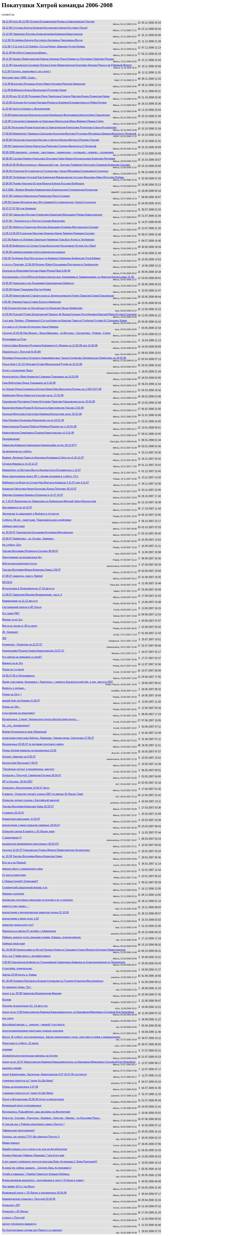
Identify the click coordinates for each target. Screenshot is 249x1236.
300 (4, 638)
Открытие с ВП (11, 1205)
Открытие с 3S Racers (15, 1211)
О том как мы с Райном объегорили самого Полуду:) (33, 1124)
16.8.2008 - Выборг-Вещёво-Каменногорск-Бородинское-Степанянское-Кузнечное (50, 189)
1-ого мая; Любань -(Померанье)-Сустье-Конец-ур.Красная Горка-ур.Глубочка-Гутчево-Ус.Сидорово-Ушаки (64, 320)
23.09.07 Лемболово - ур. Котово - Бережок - (28, 538)
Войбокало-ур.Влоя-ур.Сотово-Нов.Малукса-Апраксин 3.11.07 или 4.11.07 (45, 482)
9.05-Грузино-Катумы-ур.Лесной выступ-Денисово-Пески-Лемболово (42, 308)
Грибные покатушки (13, 943)
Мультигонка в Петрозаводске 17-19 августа (28, 588)
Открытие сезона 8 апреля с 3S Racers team (28, 831)
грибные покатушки (13, 526)
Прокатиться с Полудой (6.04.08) (21, 351)
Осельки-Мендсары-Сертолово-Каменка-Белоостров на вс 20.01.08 (42, 414)
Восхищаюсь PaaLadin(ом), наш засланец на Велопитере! (36, 1111)
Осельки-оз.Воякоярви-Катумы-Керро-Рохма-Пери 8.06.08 (36, 270)
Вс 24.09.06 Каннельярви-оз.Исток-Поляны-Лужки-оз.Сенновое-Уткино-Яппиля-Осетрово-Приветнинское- (64, 949)
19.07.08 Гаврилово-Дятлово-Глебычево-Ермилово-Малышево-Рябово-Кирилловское (52, 214)
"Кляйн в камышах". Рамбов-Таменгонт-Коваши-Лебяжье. (36, 1174)
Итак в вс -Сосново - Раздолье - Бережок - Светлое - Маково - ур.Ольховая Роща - (51, 1117)
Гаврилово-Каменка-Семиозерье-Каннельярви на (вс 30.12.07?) (39, 445)
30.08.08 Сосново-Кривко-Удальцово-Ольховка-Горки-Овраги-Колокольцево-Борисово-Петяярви (58, 158)
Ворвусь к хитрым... (14, 688)
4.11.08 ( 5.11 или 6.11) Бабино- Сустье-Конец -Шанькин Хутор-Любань (43, 46)
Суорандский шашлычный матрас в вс (24, 887)
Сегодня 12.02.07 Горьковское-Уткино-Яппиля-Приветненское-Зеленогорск (46, 850)
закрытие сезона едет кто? (18, 924)
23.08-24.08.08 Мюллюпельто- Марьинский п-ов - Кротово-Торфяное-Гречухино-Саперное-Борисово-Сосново (66, 164)
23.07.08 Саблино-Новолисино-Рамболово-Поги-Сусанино (36, 195)
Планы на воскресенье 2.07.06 (20, 1086)
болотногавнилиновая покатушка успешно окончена (32, 1030)
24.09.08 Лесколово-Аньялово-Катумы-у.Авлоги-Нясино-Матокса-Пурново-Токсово (50, 139)
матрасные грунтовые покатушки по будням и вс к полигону (37, 899)
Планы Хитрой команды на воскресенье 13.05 (29, 750)
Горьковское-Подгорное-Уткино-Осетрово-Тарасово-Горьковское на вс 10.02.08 (48, 401)
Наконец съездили (13, 893)
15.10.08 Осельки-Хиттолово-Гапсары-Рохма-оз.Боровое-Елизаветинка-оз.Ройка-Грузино (54, 102)
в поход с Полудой (13, 1217)
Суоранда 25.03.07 (13, 812)
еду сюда (7, 1018)
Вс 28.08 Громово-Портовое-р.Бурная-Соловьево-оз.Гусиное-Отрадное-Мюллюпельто (52, 980)
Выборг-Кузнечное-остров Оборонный (24, 731)
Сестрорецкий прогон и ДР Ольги (21, 607)
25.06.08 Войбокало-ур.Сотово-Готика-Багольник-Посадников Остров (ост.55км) (49, 245)
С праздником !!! (12, 837)
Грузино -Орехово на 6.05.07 (19, 756)
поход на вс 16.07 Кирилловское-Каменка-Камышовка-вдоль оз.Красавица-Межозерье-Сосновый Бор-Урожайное (68, 1061)
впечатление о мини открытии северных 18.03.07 (31, 825)
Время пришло (10, 1142)
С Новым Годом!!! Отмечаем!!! (20, 881)
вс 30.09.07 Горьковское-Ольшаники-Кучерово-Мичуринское (37, 532)
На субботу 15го (11, 544)
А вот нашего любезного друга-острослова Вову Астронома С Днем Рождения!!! (49, 1161)
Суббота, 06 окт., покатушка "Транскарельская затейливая (36, 519)
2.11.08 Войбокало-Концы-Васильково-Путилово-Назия (34, 90)
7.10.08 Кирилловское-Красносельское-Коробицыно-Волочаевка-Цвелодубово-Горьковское (56, 114)
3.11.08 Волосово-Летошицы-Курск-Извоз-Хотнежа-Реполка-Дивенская (43, 83)
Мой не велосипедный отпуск (19, 563)
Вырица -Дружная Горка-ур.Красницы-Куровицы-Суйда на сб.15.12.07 (43, 457)
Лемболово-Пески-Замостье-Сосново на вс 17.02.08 (32, 395)
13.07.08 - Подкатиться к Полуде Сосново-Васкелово (33, 220)
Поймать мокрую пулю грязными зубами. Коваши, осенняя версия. (41, 937)
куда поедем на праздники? (18, 713)
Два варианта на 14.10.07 (17, 507)
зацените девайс (12, 1068)
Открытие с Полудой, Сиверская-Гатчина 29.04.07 (31, 775)
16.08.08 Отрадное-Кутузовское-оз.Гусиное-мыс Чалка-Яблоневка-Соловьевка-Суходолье (55, 171)
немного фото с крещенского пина (22, 868)
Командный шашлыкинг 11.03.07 (21, 818)
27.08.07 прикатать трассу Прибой (22, 575)
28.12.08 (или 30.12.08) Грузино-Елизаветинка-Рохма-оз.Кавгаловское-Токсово (48, 21)
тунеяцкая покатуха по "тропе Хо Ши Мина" (27, 1080)
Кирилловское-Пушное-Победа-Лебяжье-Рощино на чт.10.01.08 (39, 426)
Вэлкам (6, 999)
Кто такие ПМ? (10, 613)
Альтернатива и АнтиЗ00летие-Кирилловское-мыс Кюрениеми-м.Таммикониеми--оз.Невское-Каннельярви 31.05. (68, 276)
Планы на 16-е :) (11, 694)
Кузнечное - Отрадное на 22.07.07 (22, 644)
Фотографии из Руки (14, 339)
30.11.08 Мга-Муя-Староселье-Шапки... (25, 52)
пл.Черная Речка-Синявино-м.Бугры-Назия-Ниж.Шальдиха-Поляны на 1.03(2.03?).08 (51, 389)
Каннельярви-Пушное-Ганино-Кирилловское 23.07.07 (33, 650)
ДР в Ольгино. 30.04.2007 (17, 781)
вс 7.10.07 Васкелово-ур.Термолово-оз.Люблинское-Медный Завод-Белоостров (49, 501)
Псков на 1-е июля (13, 669)
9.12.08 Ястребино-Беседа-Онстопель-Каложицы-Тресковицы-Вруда (42, 40)
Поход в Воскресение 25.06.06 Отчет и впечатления (33, 1099)
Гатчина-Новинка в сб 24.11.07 (20, 463)
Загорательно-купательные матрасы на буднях (30, 1055)
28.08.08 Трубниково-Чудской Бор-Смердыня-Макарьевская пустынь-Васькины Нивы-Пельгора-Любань (63, 177)
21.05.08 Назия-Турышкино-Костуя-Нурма (26, 289)
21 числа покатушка (14, 875)
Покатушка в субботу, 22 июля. (20, 1043)
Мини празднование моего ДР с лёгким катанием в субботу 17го (40, 476)
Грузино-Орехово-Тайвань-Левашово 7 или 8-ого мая (33, 1155)
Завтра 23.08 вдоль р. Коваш (19, 974)
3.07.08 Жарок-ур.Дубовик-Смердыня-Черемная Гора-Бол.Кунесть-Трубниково (48, 239)
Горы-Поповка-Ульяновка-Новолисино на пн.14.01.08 (33, 420)
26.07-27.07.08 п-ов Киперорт (19, 208)
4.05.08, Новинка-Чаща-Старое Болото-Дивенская (31, 301)
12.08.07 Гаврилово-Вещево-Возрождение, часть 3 (32, 594)
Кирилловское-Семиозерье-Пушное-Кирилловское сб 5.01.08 (38, 432)
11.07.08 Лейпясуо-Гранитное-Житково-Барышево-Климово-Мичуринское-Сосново (50, 227)
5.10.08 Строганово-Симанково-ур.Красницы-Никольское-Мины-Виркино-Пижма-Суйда (52, 121)
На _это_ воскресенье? (16, 725)
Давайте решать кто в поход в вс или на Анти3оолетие (34, 1149)
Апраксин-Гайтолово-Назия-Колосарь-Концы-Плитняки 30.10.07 (39, 488)
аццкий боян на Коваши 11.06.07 (21, 700)
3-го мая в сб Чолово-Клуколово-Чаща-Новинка (30, 326)
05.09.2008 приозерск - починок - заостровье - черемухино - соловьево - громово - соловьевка (57, 152)
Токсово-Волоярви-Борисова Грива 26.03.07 (28, 806)
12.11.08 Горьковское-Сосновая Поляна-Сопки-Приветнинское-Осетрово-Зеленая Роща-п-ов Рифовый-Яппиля (67, 65)
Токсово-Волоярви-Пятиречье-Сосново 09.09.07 (30, 551)
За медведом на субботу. (17, 451)
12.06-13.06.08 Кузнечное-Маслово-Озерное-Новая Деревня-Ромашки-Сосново (48, 233)
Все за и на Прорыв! (14, 862)
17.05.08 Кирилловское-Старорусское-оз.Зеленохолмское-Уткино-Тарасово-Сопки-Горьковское (58, 295)
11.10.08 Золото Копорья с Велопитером (26, 108)
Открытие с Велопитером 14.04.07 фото (25, 787)
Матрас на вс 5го (12, 619)
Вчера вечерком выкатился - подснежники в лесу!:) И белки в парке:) (43, 1180)
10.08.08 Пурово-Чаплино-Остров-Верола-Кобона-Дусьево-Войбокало (43, 183)
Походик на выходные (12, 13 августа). (25, 1005)
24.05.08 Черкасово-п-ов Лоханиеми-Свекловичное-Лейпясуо (38, 283)
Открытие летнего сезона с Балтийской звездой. (31, 800)
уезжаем (7, 1049)
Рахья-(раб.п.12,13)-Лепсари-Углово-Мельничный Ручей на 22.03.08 (42, 364)
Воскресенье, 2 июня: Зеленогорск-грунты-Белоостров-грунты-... (40, 719)
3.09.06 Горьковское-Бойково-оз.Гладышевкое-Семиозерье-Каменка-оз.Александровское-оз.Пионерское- (63, 962)
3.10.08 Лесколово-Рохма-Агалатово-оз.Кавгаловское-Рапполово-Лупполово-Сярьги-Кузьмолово (59, 127)
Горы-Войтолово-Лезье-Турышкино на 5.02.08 (28, 382)
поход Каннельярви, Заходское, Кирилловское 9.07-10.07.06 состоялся (44, 1074)
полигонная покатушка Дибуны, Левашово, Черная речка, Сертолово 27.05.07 (48, 737)
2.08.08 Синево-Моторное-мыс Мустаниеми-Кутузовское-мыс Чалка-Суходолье (49, 202)
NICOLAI (7, 582)
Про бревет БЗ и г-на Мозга (18, 1186)
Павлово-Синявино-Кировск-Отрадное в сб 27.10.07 (32, 495)
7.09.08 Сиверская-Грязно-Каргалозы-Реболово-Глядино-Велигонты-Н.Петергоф (49, 146)
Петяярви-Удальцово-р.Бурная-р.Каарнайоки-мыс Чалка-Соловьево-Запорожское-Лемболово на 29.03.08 (64, 357)
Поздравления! (11, 438)
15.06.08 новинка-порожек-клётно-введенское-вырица (33, 252)
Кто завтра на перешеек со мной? (22, 656)
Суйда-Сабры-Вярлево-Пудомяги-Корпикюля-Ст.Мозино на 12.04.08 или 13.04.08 (49, 345)
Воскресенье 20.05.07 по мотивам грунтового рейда (32, 744)
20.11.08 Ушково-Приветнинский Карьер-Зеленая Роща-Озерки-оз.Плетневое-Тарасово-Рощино (58, 58)
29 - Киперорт (10, 632)
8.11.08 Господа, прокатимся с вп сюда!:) (26, 71)
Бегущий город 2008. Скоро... (19, 77)
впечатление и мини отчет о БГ (20, 918)
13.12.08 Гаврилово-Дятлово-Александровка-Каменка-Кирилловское (42, 34)
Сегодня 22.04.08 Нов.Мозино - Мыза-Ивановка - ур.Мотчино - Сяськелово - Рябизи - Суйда (56, 333)
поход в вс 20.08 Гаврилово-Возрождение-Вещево (31, 993)
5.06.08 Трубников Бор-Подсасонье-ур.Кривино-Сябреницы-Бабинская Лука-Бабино (51, 258)
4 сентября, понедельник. (17, 968)
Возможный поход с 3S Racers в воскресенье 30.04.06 (34, 1192)
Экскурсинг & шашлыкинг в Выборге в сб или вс (30, 513)
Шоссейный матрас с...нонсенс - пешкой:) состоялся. (33, 1024)
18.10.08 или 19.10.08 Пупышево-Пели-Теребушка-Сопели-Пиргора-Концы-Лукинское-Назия (56, 96)
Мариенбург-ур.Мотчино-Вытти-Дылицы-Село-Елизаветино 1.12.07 (41, 470)
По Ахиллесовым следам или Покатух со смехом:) (32, 1230)
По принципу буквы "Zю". (17, 987)
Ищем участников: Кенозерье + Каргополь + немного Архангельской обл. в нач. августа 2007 (57, 681)
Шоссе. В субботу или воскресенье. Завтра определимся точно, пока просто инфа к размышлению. (61, 1036)
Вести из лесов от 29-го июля (19, 625)
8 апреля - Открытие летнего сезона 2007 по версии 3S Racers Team (42, 794)
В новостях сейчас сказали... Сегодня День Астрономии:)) (36, 1167)
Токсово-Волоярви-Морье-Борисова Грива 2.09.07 (31, 569)
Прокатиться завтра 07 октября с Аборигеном (29, 931)
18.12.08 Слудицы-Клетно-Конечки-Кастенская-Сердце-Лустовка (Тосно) (44, 27)
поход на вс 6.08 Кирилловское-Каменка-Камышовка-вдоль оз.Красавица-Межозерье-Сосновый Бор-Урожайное (68, 1012)
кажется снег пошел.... (15, 906)
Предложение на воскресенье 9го (22, 557)
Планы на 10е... (11, 706)
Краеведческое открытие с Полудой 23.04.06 (28, 1198)
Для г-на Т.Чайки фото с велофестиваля (26, 955)
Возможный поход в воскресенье (21, 1105)
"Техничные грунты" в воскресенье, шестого (28, 769)
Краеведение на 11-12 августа (20, 600)
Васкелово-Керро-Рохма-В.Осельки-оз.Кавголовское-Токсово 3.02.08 (43, 407)
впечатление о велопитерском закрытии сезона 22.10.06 (35, 912)
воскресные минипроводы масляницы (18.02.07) (30, 843)
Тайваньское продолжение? (18, 1130)
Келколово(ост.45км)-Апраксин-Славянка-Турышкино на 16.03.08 (40, 376)
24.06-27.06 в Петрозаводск (18, 675)
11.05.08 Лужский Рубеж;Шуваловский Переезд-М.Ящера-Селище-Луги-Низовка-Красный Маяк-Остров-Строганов (69, 314)
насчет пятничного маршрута (19, 1223)
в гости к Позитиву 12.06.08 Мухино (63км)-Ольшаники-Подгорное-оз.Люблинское (50, 264)
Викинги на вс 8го (12, 663)
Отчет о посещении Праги (17, 370)
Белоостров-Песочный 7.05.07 (20, 762)
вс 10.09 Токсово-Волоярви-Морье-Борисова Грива (32, 856)
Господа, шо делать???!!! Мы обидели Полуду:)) (31, 1136)
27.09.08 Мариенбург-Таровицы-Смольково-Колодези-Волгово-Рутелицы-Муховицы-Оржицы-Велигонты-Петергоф (69, 133)
